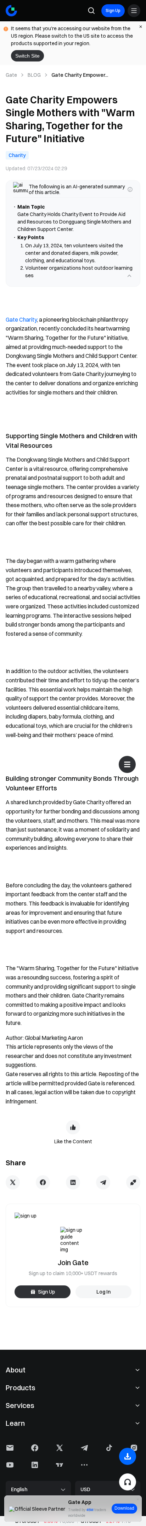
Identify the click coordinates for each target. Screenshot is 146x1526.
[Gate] (11, 10)
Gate (11, 75)
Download (124, 1508)
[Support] (127, 1481)
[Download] (127, 1456)
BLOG (34, 75)
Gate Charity (21, 319)
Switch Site (27, 56)
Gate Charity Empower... (79, 75)
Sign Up (113, 10)
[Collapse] (129, 275)
